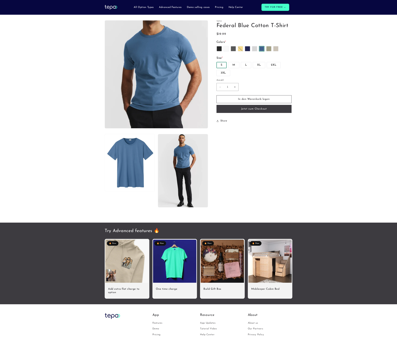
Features (157, 323)
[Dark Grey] (233, 49)
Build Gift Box (212, 289)
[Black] (219, 49)
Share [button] (223, 121)
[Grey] (254, 49)
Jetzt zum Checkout (254, 109)
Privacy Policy (256, 334)
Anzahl (220, 80)
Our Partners (255, 328)
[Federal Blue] (261, 49)
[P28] (269, 49)
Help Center (207, 334)
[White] (226, 49)
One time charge (166, 289)
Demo (155, 328)
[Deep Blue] (247, 49)
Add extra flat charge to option (123, 291)
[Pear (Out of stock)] (240, 49)
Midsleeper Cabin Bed (265, 289)
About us (253, 323)
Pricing (156, 334)
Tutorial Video (208, 328)
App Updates (207, 323)
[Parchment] (276, 49)
